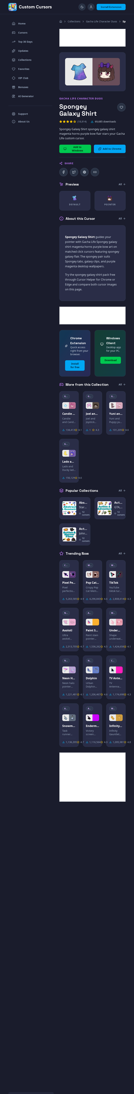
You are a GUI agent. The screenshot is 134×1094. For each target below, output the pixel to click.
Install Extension (111, 7)
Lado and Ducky (69, 461)
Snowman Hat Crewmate (69, 726)
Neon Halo (69, 678)
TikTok (113, 583)
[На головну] (60, 21)
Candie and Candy (69, 414)
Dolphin (91, 678)
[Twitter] (74, 172)
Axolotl (67, 630)
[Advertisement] (92, 37)
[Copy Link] (95, 172)
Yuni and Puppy (116, 414)
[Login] (91, 6)
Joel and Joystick (92, 414)
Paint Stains (92, 630)
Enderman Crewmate (92, 726)
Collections (74, 21)
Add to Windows (77, 148)
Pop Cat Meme (92, 583)
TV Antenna (116, 678)
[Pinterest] (84, 172)
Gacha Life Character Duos (101, 21)
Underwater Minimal (116, 630)
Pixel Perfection (69, 583)
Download (111, 360)
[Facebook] (63, 172)
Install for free (74, 365)
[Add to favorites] (121, 107)
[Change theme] (82, 6)
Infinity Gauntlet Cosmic (116, 726)
